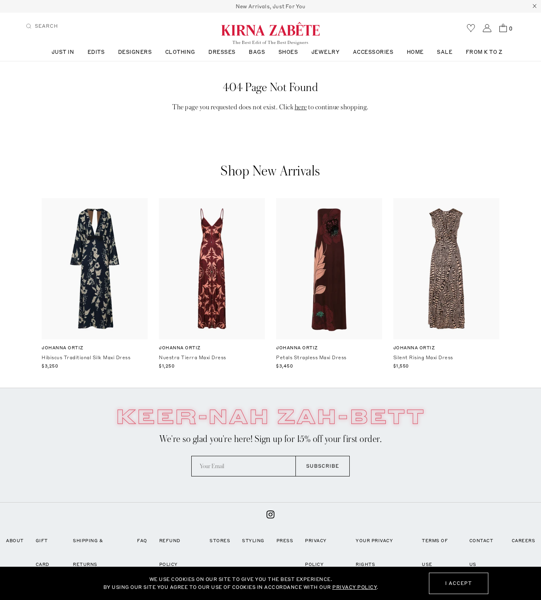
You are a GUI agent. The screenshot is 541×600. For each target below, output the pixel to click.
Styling (253, 540)
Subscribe (322, 466)
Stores (220, 540)
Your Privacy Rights (374, 552)
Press (284, 540)
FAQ (142, 540)
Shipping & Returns (88, 552)
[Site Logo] (270, 28)
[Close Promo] (534, 6)
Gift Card (43, 552)
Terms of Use (435, 552)
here (301, 107)
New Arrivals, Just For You (271, 6)
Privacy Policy (316, 552)
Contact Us (481, 552)
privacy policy (354, 587)
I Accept (458, 583)
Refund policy (170, 552)
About (15, 540)
